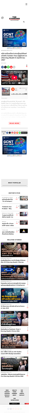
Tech (11, 197)
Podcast (7, 391)
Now (22, 391)
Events (22, 393)
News (7, 390)
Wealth (14, 390)
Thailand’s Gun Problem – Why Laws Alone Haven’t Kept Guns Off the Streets (8, 207)
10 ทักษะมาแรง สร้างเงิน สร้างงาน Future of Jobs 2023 (12, 307)
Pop (22, 390)
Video (14, 391)
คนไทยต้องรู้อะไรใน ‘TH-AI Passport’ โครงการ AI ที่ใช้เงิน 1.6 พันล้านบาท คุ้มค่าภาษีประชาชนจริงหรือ (8, 200)
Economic (5, 197)
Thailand (10, 213)
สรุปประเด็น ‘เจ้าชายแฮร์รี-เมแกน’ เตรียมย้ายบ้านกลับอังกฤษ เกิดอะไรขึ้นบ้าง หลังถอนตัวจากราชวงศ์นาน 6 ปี (8, 224)
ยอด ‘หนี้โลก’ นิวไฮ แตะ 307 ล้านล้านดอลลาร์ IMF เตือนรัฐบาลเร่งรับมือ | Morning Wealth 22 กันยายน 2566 (11, 352)
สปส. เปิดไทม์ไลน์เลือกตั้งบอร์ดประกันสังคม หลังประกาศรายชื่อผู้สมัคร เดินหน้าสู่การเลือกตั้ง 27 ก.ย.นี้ (8, 233)
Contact (21, 395)
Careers (14, 393)
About (14, 395)
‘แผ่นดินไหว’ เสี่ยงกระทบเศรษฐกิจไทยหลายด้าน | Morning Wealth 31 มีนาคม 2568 (13, 375)
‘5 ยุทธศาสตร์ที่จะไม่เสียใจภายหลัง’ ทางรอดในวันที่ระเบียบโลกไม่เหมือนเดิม (8, 216)
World (4, 213)
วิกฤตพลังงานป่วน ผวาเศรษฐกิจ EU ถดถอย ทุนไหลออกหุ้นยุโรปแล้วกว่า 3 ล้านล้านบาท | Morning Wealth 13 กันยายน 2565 (13, 284)
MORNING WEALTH (6, 50)
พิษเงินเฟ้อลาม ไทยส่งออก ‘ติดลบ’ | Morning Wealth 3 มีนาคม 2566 (10, 330)
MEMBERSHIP (24, 132)
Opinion (7, 393)
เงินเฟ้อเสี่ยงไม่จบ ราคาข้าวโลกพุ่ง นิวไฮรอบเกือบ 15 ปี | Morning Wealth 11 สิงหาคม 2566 (13, 261)
